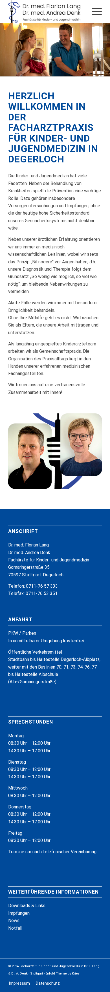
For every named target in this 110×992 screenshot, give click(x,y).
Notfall (15, 928)
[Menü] (94, 11)
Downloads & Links (26, 905)
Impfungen (19, 913)
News (13, 920)
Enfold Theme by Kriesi (62, 973)
